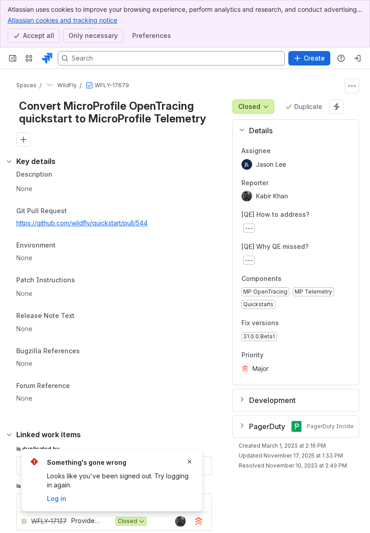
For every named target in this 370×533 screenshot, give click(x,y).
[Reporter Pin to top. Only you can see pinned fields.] (275, 183)
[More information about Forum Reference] (79, 386)
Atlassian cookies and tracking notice (62, 20)
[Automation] (336, 106)
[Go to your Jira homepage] (47, 58)
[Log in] (357, 58)
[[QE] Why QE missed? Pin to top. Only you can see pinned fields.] (328, 246)
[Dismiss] (189, 461)
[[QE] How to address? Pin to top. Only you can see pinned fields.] (329, 215)
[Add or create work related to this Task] (23, 139)
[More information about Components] (290, 279)
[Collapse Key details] (9, 161)
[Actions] (352, 86)
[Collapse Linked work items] (9, 434)
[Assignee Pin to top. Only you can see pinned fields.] (278, 150)
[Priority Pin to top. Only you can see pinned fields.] (283, 355)
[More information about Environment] (64, 246)
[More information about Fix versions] (287, 323)
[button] (292, 130)
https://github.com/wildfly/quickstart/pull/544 (82, 223)
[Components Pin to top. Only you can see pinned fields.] (301, 278)
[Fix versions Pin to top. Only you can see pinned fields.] (298, 323)
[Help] (341, 58)
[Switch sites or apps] (29, 58)
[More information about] (80, 280)
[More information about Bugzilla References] (88, 351)
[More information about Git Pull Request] (75, 211)
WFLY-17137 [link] (49, 521)
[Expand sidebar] (12, 58)
